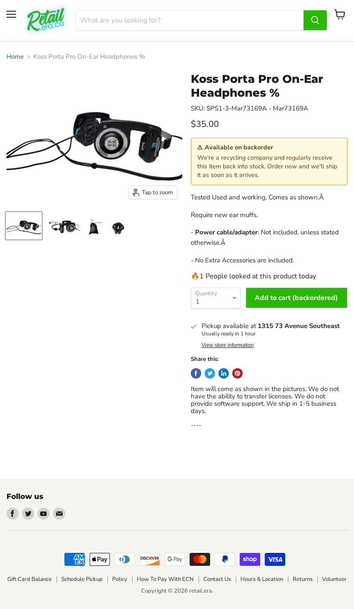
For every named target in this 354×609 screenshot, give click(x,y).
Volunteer (334, 579)
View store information (228, 345)
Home (15, 56)
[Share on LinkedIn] (223, 373)
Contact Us (217, 579)
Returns (303, 579)
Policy (119, 579)
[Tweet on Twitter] (210, 373)
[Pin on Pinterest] (237, 373)
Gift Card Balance (29, 579)
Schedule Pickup (82, 579)
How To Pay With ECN (165, 579)
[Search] (315, 20)
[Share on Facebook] (196, 373)
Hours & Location (261, 579)
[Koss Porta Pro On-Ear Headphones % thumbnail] (24, 226)
